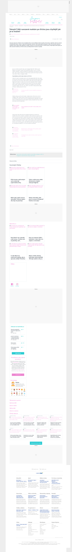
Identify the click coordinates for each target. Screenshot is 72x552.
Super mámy (12, 25)
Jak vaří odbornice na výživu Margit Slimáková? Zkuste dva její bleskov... (57, 501)
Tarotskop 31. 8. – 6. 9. (31, 512)
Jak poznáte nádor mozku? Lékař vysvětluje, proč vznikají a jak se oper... (45, 514)
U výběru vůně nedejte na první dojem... (56, 485)
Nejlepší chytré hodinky (32, 495)
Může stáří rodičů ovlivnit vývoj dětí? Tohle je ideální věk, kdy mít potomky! (18, 199)
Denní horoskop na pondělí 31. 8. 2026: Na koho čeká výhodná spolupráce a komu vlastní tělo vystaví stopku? (29, 424)
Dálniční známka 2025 (19, 497)
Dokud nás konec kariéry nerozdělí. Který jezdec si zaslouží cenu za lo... (21, 501)
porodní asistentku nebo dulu (18, 371)
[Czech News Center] (41, 473)
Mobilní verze (44, 469)
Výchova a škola (12, 23)
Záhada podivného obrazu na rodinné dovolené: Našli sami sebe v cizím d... (45, 486)
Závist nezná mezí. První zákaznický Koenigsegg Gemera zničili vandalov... (21, 503)
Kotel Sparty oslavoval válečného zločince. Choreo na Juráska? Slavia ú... (33, 485)
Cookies (59, 543)
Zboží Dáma (30, 527)
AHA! (15, 14)
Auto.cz (27, 14)
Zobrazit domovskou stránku (36, 443)
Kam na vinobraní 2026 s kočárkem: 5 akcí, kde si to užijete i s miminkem (36, 239)
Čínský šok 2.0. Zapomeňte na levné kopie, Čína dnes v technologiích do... (33, 499)
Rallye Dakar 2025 (19, 496)
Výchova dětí (13, 403)
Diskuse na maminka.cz (17, 326)
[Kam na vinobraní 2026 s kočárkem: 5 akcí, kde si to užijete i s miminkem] (36, 230)
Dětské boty (41, 531)
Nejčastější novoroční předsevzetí (55, 481)
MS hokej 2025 (30, 480)
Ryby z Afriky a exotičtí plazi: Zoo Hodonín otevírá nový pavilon (56, 515)
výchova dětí (24, 154)
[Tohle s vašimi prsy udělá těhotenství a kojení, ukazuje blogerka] (36, 172)
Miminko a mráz (54, 482)
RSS (43, 539)
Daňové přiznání (42, 495)
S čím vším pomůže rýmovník (44, 512)
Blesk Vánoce (18, 480)
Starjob (52, 524)
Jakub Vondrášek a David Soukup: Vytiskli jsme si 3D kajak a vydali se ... (21, 513)
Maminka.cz (13, 223)
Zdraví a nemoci (18, 23)
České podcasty (54, 525)
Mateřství (16, 25)
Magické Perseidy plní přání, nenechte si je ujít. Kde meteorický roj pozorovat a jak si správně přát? (56, 424)
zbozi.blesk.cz (30, 528)
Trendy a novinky (53, 23)
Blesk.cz (11, 14)
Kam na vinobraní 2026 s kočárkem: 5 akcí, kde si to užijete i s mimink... (57, 489)
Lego (40, 527)
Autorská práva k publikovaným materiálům (25, 543)
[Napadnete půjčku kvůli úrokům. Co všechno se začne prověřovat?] (43, 418)
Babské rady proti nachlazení (44, 511)
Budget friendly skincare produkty (32, 511)
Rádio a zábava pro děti (55, 526)
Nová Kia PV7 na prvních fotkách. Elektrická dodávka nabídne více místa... (21, 499)
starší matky (32, 155)
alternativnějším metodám (20, 369)
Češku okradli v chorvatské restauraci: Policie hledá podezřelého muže (21, 485)
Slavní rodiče (13, 405)
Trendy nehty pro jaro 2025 (44, 481)
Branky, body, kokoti (23, 524)
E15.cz (19, 14)
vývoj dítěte (33, 154)
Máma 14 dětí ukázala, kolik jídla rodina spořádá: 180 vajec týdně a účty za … (36, 258)
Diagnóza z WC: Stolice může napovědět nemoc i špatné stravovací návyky (45, 516)
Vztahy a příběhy (25, 23)
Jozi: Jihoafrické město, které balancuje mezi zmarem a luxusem (21, 515)
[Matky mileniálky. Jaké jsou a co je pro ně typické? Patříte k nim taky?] (36, 190)
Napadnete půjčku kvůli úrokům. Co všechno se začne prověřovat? (41, 423)
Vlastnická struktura (30, 544)
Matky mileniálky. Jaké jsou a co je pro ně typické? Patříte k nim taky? (36, 199)
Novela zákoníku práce (43, 496)
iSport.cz (23, 14)
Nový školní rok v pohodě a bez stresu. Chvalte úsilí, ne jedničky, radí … (18, 239)
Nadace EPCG (42, 497)
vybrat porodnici (16, 362)
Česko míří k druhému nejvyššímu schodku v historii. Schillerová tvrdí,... (45, 499)
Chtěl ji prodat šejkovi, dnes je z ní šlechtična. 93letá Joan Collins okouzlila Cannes (15, 436)
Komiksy (53, 511)
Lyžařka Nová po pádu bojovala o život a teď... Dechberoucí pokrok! (33, 487)
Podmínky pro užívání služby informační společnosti (38, 543)
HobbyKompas (30, 530)
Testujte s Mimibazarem (43, 524)
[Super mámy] (36, 20)
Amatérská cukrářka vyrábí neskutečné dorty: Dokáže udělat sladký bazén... (56, 503)
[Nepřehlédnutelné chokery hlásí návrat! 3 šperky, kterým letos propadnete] (56, 431)
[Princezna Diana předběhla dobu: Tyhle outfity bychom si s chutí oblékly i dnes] (16, 418)
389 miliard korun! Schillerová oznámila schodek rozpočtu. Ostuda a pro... (21, 487)
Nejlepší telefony (30, 496)
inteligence (19, 155)
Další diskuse (18, 353)
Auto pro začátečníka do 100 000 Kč (33, 531)
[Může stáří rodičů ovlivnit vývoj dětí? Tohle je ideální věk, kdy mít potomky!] (18, 190)
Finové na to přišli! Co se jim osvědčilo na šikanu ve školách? (31, 91)
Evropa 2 (53, 528)
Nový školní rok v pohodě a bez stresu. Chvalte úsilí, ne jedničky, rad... (57, 487)
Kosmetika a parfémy (43, 529)
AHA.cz (25, 428)
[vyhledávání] (61, 19)
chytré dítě (23, 155)
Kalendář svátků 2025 (19, 481)
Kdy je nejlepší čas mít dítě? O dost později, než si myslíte (31, 107)
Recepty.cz (32, 14)
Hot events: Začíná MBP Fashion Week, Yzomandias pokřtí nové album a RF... (33, 514)
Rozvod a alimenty (47, 23)
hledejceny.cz (30, 524)
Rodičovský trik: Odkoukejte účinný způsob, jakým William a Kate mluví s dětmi (31, 129)
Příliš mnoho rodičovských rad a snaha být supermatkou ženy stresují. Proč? (18, 182)
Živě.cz (44, 14)
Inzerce (36, 539)
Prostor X (17, 524)
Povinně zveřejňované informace (52, 544)
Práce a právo (59, 23)
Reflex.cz (48, 14)
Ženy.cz (52, 428)
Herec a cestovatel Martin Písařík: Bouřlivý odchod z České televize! (42, 436)
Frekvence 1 (53, 527)
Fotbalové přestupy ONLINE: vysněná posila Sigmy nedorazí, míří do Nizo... (33, 483)
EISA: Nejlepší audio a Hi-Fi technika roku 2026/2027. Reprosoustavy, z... (33, 503)
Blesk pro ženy (38, 14)
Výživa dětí (12, 408)
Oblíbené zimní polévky (55, 495)
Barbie (41, 526)
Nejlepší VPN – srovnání (32, 497)
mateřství (29, 154)
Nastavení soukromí (24, 544)
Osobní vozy (30, 526)
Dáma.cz (53, 14)
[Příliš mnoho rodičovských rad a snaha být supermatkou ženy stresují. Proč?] (18, 172)
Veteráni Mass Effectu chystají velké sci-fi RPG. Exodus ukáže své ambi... (57, 516)
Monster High (41, 525)
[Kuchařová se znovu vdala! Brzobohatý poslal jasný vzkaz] (29, 430)
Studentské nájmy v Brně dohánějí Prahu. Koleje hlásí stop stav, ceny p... (45, 501)
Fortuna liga (18, 525)
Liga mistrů (30, 481)
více (57, 14)
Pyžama (41, 528)
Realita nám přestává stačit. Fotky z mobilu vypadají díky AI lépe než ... (33, 501)
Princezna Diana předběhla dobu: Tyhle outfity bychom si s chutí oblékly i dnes (15, 423)
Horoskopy (13, 380)
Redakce (39, 539)
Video (12, 264)
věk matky (28, 155)
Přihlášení (60, 17)
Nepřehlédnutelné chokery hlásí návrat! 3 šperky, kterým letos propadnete (56, 436)
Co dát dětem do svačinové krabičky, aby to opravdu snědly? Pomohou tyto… (18, 258)
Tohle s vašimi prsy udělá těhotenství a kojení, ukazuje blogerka (36, 181)
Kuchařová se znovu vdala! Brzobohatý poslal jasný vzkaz (29, 436)
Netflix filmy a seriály (19, 511)
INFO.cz (25, 481)
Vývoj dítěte (21, 25)
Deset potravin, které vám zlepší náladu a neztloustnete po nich (44, 517)
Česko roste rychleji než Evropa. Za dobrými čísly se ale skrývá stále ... (45, 503)
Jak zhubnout (42, 480)
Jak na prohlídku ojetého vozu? (32, 529)
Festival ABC (57, 511)
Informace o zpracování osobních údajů (51, 543)
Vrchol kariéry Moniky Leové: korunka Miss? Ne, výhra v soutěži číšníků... (45, 484)
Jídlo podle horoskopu (55, 497)
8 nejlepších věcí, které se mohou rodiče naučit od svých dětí (31, 135)
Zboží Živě (29, 525)
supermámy (19, 154)
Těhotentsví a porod (15, 400)
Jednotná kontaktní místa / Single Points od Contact (41, 544)
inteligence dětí (39, 154)
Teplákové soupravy (42, 530)
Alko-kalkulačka (19, 495)
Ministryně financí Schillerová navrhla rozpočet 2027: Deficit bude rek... (21, 527)
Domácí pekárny (54, 496)
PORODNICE (18, 374)
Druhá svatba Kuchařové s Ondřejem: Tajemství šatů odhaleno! (45, 488)
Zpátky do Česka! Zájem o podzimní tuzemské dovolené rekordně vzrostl (21, 516)
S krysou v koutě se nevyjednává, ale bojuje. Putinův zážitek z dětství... (21, 483)
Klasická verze (35, 469)
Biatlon (35, 480)
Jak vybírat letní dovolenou (56, 483)
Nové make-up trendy (43, 482)
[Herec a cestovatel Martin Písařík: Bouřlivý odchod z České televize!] (43, 431)
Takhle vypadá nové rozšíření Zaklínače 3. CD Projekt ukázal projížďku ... (56, 513)
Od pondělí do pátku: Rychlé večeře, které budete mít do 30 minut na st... (57, 499)
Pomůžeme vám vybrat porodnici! (18, 358)
